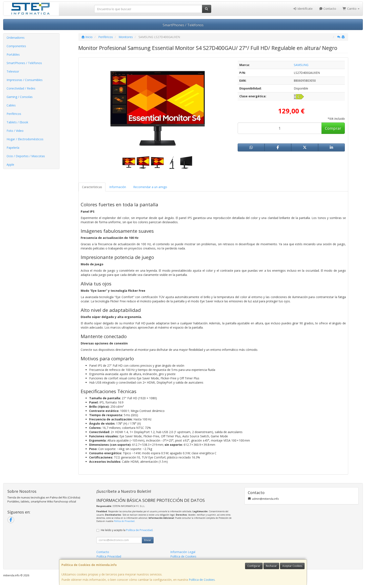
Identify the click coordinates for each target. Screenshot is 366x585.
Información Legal (182, 552)
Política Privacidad (108, 556)
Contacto (329, 9)
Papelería (13, 148)
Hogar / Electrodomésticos (25, 139)
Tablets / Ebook (17, 122)
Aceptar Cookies (292, 566)
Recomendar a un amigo (150, 187)
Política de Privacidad (124, 521)
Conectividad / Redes (21, 88)
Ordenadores (16, 38)
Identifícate (305, 9)
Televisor (13, 71)
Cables (11, 105)
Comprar (333, 128)
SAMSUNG (301, 65)
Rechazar (271, 566)
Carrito (351, 9)
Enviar (147, 540)
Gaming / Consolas (20, 97)
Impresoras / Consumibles (25, 80)
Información (117, 187)
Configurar (253, 566)
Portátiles (13, 54)
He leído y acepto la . (127, 530)
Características (92, 187)
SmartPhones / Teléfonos (183, 25)
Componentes (16, 46)
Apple (10, 164)
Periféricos (14, 114)
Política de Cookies (202, 580)
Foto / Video (15, 131)
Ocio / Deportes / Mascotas (26, 156)
